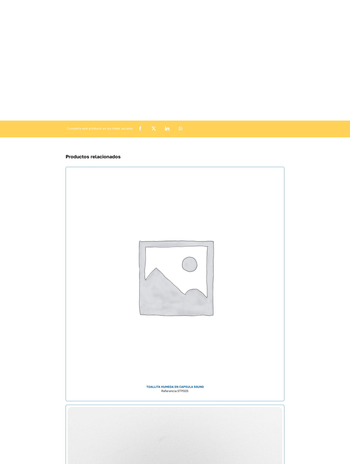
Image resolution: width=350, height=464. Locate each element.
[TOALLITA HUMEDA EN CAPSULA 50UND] (175, 284)
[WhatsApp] (180, 128)
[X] (154, 128)
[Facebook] (140, 128)
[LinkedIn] (167, 128)
